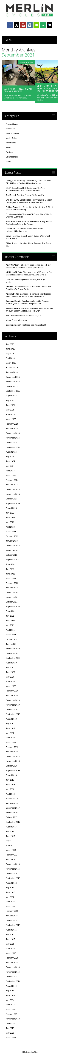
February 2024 (12, 480)
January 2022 (12, 588)
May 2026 (10, 354)
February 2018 (12, 799)
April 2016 (10, 902)
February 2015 (12, 958)
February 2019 (12, 747)
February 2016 (12, 911)
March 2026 (11, 363)
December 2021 (13, 592)
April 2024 (10, 471)
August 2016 (11, 883)
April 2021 (10, 630)
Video (8, 161)
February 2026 (12, 367)
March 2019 (11, 742)
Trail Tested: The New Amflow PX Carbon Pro (25, 195)
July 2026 (10, 344)
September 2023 (13, 503)
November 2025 (13, 382)
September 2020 (13, 658)
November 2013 (13, 1019)
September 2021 (13, 607)
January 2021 (12, 644)
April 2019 (10, 738)
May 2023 (10, 522)
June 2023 (10, 517)
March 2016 (11, 906)
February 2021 (12, 639)
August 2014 (11, 986)
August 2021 (11, 611)
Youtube (23, 25)
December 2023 (13, 489)
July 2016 (10, 888)
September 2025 (13, 391)
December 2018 (13, 756)
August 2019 (11, 719)
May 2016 (10, 897)
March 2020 (11, 686)
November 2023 (13, 494)
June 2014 (10, 995)
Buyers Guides (12, 124)
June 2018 (10, 784)
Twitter (16, 25)
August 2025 (11, 396)
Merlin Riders (11, 138)
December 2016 (13, 864)
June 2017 (10, 836)
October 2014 (11, 977)
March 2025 (11, 419)
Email (36, 25)
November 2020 (13, 649)
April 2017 (10, 845)
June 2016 (10, 892)
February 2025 (12, 424)
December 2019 (13, 700)
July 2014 (10, 991)
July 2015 (10, 934)
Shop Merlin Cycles (49, 25)
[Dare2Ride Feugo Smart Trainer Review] (18, 84)
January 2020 (12, 695)
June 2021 (10, 621)
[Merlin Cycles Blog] (29, 16)
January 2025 (12, 428)
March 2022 (11, 578)
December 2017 (13, 808)
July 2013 (10, 1028)
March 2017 (11, 850)
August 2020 (11, 663)
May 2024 (10, 466)
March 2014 (11, 1009)
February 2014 (12, 1014)
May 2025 (10, 410)
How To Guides (12, 133)
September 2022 (13, 560)
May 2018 (10, 789)
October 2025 (11, 386)
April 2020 (10, 681)
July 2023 (10, 513)
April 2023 (10, 527)
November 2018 (13, 761)
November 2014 (13, 972)
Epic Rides (10, 129)
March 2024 (11, 475)
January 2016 (12, 916)
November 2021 (13, 597)
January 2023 (12, 541)
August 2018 (11, 775)
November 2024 (13, 438)
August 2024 (11, 452)
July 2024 (10, 457)
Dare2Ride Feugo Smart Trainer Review (18, 90)
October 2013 (11, 1023)
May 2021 (10, 625)
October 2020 (11, 653)
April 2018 (10, 794)
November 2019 (13, 705)
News (22, 62)
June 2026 (10, 349)
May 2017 (10, 841)
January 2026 (12, 372)
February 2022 (12, 583)
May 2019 (10, 733)
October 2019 (11, 710)
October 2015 (11, 920)
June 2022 (10, 574)
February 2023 (12, 536)
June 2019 (10, 728)
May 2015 (10, 944)
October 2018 (11, 766)
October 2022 (11, 555)
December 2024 (13, 433)
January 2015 (12, 963)
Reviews (29, 62)
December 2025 (13, 377)
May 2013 (10, 1033)
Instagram (30, 25)
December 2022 (13, 546)
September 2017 (13, 822)
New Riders (11, 143)
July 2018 (10, 780)
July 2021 (10, 616)
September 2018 (13, 771)
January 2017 (12, 859)
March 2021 (11, 635)
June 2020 (10, 672)
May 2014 (10, 1000)
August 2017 (11, 827)
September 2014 (13, 981)
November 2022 (13, 550)
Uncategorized (12, 157)
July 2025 (10, 400)
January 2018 (12, 803)
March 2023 (11, 531)
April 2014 (10, 1005)
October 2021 (11, 602)
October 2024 (11, 443)
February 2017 (12, 855)
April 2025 (10, 414)
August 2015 (11, 930)
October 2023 (11, 499)
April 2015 (10, 948)
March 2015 (11, 953)
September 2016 (13, 878)
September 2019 (13, 714)
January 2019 (12, 752)
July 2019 (10, 724)
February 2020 (12, 691)
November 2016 (13, 869)
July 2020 (10, 667)
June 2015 (10, 939)
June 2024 (10, 461)
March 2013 (11, 1037)
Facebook (10, 25)
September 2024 (13, 447)
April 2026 (10, 358)
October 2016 (11, 874)
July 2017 (10, 831)
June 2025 (10, 405)
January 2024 (12, 485)
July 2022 (10, 569)
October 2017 (11, 817)
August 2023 (11, 508)
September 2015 (13, 925)
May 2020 (10, 677)
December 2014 (13, 967)
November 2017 (13, 813)
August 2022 (11, 564)
